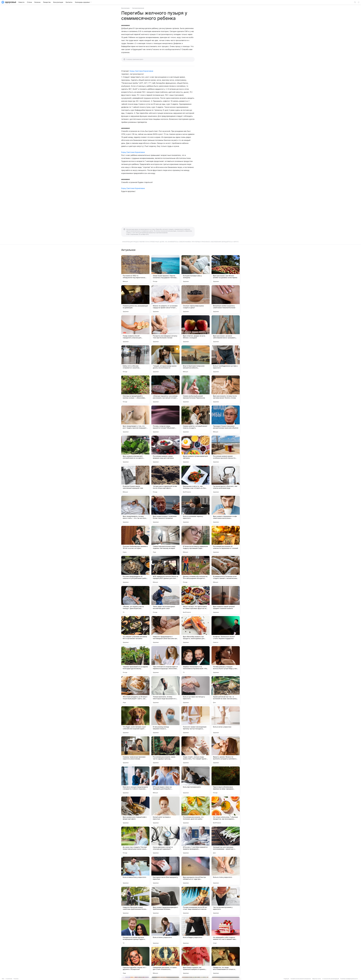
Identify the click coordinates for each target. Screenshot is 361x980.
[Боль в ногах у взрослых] (226, 720)
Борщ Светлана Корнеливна (141, 71)
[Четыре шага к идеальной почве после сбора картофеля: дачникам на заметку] (165, 480)
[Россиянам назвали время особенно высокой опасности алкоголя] (226, 450)
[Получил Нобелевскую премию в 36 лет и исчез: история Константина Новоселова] (135, 540)
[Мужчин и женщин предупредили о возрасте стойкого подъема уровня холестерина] (135, 780)
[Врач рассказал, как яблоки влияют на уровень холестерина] (226, 269)
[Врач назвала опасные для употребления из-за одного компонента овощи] (135, 450)
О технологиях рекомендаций (330, 978)
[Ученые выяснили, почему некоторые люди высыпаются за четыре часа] (165, 690)
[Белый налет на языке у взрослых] (165, 811)
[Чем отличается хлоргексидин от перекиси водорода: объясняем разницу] (165, 660)
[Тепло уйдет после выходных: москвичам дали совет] (165, 600)
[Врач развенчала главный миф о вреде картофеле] (135, 811)
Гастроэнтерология (138, 8)
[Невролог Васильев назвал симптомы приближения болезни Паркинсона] (135, 901)
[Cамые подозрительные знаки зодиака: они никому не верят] (165, 540)
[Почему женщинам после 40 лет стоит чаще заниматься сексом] (195, 901)
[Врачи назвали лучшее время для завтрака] (195, 450)
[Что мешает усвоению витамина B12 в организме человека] (135, 630)
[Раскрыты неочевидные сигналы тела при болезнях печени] (165, 329)
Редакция (286, 978)
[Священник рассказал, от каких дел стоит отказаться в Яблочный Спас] (165, 961)
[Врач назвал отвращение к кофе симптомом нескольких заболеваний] (226, 510)
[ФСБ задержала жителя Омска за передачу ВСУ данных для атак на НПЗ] (165, 570)
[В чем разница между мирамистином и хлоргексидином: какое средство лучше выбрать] (165, 720)
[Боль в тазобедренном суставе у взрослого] (226, 359)
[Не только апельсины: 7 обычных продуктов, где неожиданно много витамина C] (226, 811)
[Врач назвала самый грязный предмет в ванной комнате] (226, 600)
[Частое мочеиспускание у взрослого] (226, 901)
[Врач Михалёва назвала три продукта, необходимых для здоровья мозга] (195, 630)
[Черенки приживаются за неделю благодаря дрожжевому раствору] (135, 660)
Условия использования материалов (301, 978)
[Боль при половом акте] (195, 780)
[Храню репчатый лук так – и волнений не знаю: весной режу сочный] (226, 690)
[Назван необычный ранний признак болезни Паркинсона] (195, 389)
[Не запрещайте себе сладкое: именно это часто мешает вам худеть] (226, 931)
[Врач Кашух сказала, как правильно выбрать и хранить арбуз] (195, 961)
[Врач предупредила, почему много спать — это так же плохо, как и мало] (135, 510)
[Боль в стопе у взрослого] (226, 871)
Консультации (125, 8)
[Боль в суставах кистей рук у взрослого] (195, 690)
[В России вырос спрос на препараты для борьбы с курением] (165, 780)
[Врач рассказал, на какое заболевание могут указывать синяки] (226, 329)
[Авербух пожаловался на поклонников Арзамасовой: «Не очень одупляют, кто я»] (195, 660)
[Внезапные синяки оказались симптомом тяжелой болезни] (226, 299)
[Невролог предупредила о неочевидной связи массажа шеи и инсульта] (165, 630)
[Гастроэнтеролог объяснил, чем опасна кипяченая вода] (226, 480)
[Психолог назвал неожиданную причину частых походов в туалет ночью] (195, 720)
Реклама (16, 978)
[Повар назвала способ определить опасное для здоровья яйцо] (135, 329)
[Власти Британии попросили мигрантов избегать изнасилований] (195, 359)
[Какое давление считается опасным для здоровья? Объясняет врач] (165, 841)
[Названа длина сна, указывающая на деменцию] (135, 299)
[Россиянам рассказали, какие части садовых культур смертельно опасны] (165, 750)
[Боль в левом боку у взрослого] (135, 871)
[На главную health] (10, 2)
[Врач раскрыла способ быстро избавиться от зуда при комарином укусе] (195, 871)
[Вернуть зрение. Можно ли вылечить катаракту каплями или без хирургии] (226, 750)
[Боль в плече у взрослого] (165, 931)
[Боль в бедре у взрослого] (195, 931)
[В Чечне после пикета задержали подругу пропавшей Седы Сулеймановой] (195, 540)
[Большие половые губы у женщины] (195, 269)
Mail (3, 978)
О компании (9, 978)
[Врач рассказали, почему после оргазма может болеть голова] (226, 389)
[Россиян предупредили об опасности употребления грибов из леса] (135, 570)
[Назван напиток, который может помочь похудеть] (195, 420)
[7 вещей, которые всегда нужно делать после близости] (165, 359)
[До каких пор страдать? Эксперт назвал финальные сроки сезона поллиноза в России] (135, 841)
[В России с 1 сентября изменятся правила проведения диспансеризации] (195, 841)
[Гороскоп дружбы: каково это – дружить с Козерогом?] (135, 961)
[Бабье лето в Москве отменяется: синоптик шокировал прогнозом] (135, 359)
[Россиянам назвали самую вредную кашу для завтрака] (165, 450)
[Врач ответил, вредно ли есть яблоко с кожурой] (195, 329)
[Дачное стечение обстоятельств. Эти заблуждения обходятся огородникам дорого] (195, 570)
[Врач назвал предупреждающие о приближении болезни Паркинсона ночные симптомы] (165, 901)
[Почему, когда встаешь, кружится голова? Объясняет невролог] (165, 420)
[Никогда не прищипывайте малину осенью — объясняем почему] (135, 389)
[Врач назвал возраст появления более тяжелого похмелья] (165, 510)
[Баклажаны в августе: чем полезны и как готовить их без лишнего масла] (195, 480)
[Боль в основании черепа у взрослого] (195, 510)
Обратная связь (316, 978)
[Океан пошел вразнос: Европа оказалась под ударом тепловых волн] (165, 269)
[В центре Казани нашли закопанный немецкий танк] (135, 480)
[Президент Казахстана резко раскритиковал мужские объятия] (226, 420)
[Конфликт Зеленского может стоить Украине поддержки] (226, 630)
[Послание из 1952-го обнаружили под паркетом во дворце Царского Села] (135, 269)
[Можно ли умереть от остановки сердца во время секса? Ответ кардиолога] (165, 299)
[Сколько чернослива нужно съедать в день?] (195, 299)
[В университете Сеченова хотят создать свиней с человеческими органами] (226, 570)
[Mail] (3, 2)
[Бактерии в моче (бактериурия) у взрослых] (165, 871)
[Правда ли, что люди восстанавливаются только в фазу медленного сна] (226, 961)
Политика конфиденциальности (349, 978)
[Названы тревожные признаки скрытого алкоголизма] (135, 750)
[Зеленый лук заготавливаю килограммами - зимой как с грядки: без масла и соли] (226, 841)
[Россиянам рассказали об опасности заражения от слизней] (226, 540)
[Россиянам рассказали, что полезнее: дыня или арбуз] (195, 811)
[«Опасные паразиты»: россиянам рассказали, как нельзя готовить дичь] (165, 389)
